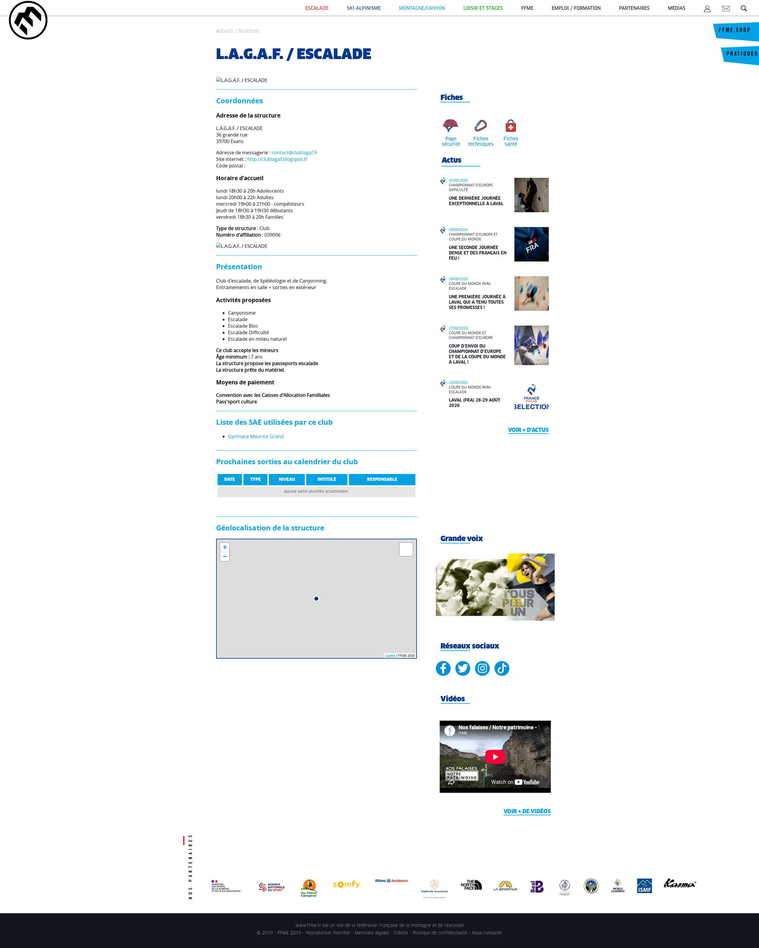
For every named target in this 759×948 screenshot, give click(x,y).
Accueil (224, 31)
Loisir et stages (483, 8)
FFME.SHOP (735, 31)
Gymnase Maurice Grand (256, 436)
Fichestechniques (480, 142)
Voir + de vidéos (527, 811)
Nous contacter (487, 933)
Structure (248, 31)
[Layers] (406, 549)
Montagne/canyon (422, 8)
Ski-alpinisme (364, 8)
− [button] (225, 556)
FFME (527, 8)
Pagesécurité (451, 142)
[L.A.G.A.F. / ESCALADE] (316, 599)
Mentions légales (372, 933)
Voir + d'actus (528, 430)
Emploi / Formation (576, 8)
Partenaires (634, 8)
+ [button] (225, 547)
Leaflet (390, 655)
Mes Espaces (707, 9)
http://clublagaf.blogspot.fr (277, 159)
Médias (676, 8)
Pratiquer (742, 55)
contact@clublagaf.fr (295, 152)
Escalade (317, 8)
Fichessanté (510, 142)
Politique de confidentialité (440, 933)
